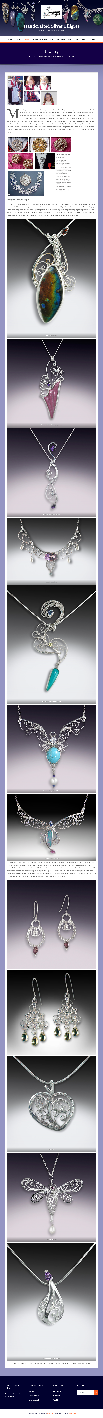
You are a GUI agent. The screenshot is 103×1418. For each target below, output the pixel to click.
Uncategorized (34, 1400)
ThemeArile (72, 1413)
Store (77, 39)
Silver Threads (34, 1396)
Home (10, 39)
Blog (70, 39)
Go (96, 1393)
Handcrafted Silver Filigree (52, 26)
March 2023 (57, 1396)
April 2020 (56, 1400)
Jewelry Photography (57, 39)
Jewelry (26, 39)
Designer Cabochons (40, 39)
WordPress (50, 1413)
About (18, 39)
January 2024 (57, 1391)
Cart (83, 39)
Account (92, 39)
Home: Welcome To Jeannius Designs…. (52, 56)
